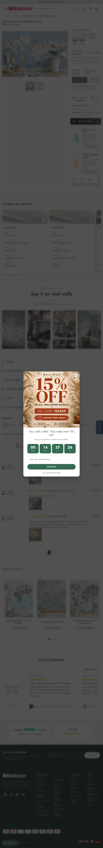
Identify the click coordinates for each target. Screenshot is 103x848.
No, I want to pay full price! (51, 473)
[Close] (76, 375)
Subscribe (51, 467)
